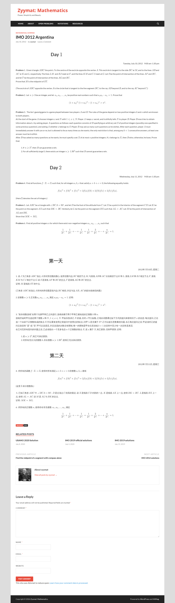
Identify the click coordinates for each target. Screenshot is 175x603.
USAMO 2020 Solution (27, 440)
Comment (21, 508)
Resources (78, 24)
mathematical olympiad (25, 33)
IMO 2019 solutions (124, 440)
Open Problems (45, 24)
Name (19, 542)
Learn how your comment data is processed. (69, 583)
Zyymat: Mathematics (43, 10)
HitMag (156, 599)
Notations (63, 24)
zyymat (33, 42)
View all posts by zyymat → (45, 475)
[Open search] (158, 24)
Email (19, 554)
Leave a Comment (44, 42)
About (31, 24)
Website (20, 566)
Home (20, 24)
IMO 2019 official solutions (78, 440)
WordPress (144, 599)
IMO (25, 425)
